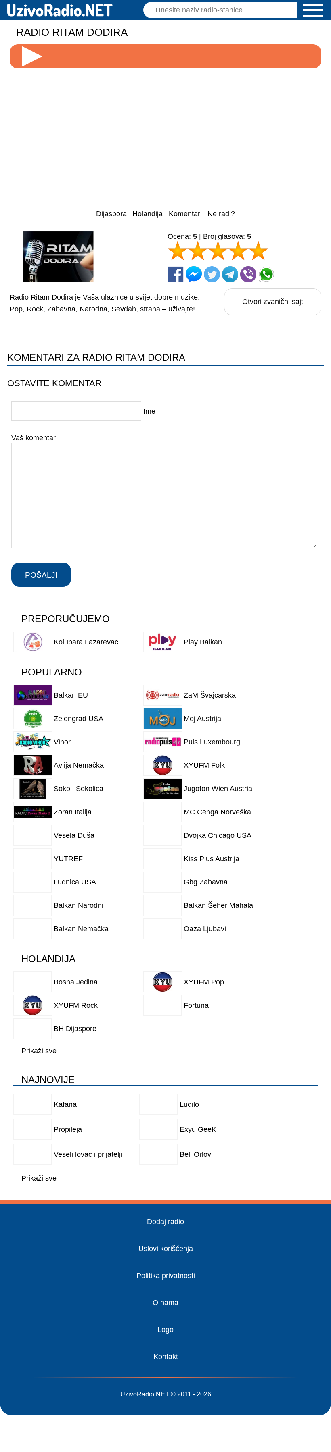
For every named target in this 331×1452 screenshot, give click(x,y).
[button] (313, 10)
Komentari (185, 214)
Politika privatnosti (165, 1276)
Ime (149, 411)
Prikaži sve (39, 1051)
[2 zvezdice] (198, 250)
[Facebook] (176, 274)
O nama (165, 1303)
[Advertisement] (165, 131)
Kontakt (165, 1357)
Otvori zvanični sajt (272, 302)
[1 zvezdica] (178, 250)
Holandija (147, 214)
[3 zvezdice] (218, 250)
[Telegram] (230, 274)
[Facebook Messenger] (194, 274)
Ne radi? (221, 214)
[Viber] (248, 274)
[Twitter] (212, 274)
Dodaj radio (165, 1222)
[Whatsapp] (266, 274)
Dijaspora (111, 214)
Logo (165, 1330)
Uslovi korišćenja (165, 1249)
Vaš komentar (33, 437)
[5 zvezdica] (258, 250)
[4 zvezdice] (238, 250)
